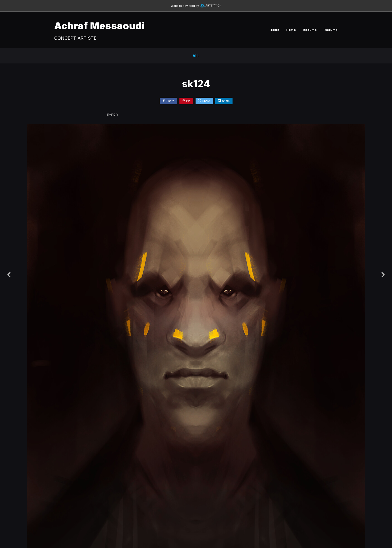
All (196, 55)
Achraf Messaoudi (99, 26)
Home (274, 30)
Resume (310, 30)
